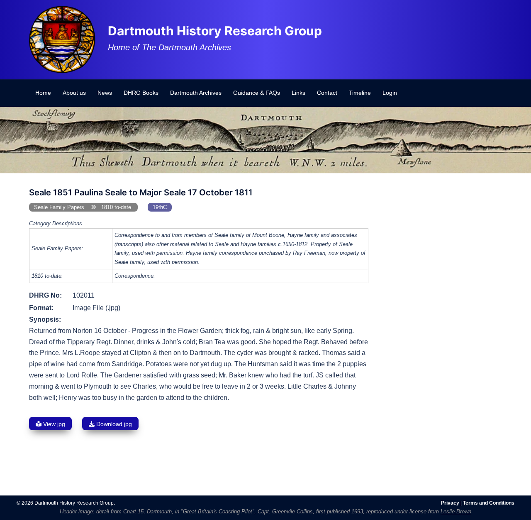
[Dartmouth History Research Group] (62, 38)
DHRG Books (141, 92)
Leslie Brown (456, 511)
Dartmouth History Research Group (215, 30)
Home (43, 92)
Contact (327, 92)
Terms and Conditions (488, 503)
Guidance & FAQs (256, 92)
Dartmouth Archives (196, 92)
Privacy (450, 503)
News (104, 92)
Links (298, 92)
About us (74, 92)
